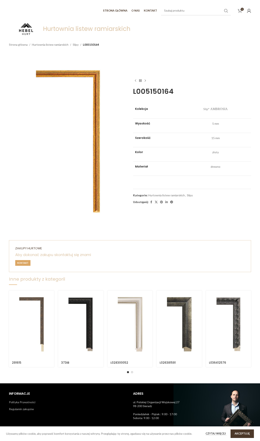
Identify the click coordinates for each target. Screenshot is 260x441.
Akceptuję (242, 433)
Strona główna (18, 44)
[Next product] (145, 80)
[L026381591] (179, 324)
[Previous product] (135, 80)
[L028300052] (130, 324)
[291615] (31, 324)
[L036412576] (228, 324)
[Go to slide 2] (132, 372)
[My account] (249, 11)
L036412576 (217, 363)
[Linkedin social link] (166, 202)
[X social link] (156, 202)
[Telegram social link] (171, 202)
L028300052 (119, 363)
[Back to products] (140, 80)
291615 (16, 363)
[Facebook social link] (151, 202)
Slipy (76, 44)
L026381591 (168, 363)
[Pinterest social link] (161, 202)
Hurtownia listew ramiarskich (50, 44)
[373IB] (80, 324)
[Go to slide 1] (128, 372)
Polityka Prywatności (22, 402)
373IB (65, 363)
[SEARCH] (226, 10)
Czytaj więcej (216, 433)
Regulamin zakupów (21, 409)
